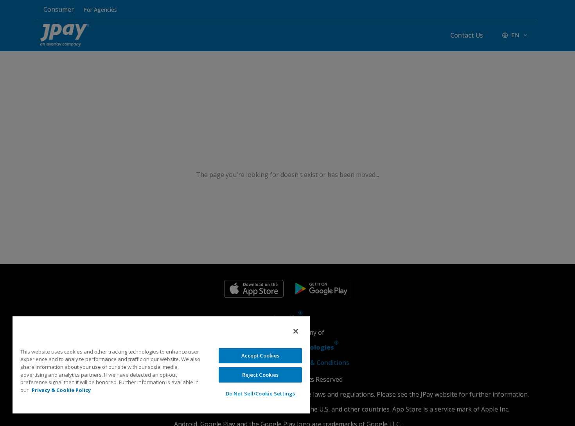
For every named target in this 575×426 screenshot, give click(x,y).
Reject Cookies (260, 374)
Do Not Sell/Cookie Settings (260, 393)
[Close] (295, 331)
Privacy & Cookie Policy (61, 390)
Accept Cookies (260, 355)
